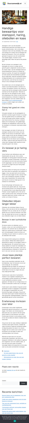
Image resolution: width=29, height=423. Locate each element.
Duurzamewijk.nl (14, 3)
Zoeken (4, 380)
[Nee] (27, 418)
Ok (14, 421)
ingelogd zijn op (11, 370)
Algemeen (6, 351)
